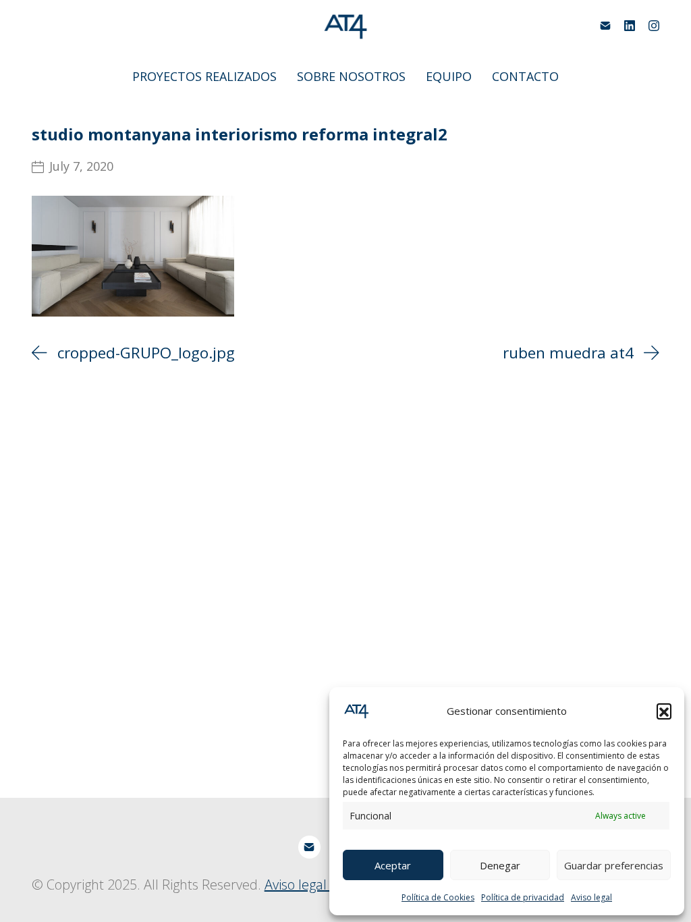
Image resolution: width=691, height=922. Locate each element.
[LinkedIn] (629, 25)
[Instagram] (653, 25)
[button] (664, 710)
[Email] (605, 25)
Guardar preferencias (613, 865)
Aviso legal (591, 897)
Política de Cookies (438, 897)
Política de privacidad (522, 897)
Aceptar (393, 865)
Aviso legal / (301, 884)
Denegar (500, 865)
